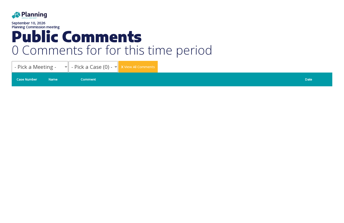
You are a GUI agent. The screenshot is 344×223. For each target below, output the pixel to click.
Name (53, 79)
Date (308, 79)
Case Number (27, 79)
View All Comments (138, 66)
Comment (88, 79)
